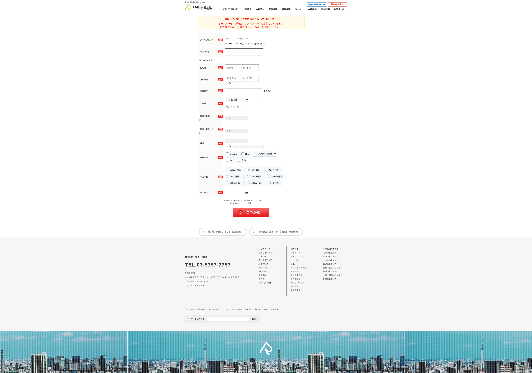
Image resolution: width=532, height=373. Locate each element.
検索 (254, 319)
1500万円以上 (256, 176)
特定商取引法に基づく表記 (256, 309)
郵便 (244, 160)
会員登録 (260, 9)
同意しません (253, 203)
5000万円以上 (256, 183)
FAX (232, 160)
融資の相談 (263, 264)
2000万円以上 (277, 176)
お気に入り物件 (265, 283)
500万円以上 (255, 170)
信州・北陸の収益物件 (332, 268)
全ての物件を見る (331, 249)
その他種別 (295, 279)
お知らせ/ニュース (267, 253)
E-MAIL (233, 154)
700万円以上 (275, 170)
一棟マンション (297, 256)
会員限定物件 (296, 290)
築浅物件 (295, 286)
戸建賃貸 (295, 271)
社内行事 (325, 9)
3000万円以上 (236, 183)
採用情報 (274, 309)
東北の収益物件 (330, 264)
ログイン (299, 9)
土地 (293, 264)
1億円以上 (276, 183)
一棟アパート (296, 253)
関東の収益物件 (330, 253)
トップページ (264, 249)
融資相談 (286, 9)
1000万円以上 (236, 176)
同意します (236, 203)
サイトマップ (214, 309)
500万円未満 (235, 170)
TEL (247, 154)
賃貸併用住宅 (296, 275)
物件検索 (247, 9)
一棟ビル (295, 260)
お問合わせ (339, 9)
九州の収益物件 (330, 279)
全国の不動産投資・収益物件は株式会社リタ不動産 (263, 363)
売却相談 (273, 9)
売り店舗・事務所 (298, 268)
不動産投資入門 (231, 9)
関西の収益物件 (330, 256)
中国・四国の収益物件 (332, 275)
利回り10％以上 (298, 283)
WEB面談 (263, 271)
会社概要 (312, 9)
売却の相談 (263, 268)
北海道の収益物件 (331, 260)
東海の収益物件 (330, 271)
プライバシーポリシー (232, 309)
